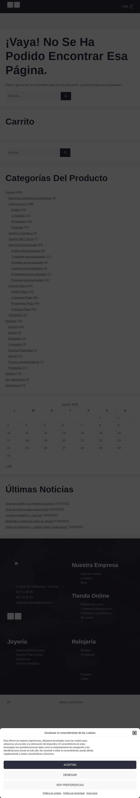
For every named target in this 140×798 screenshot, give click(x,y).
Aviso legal (91, 793)
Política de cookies (52, 793)
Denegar (70, 774)
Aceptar (70, 764)
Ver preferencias (70, 784)
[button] (134, 733)
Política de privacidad (74, 793)
